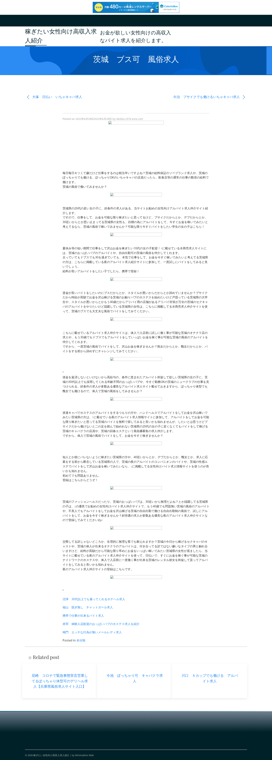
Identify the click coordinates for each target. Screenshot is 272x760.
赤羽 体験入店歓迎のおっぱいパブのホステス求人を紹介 (101, 624)
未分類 (80, 640)
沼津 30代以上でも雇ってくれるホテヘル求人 (94, 599)
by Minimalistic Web (83, 755)
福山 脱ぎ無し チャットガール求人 (88, 607)
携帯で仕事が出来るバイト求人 (83, 616)
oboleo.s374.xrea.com (129, 119)
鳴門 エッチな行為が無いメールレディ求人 (92, 632)
